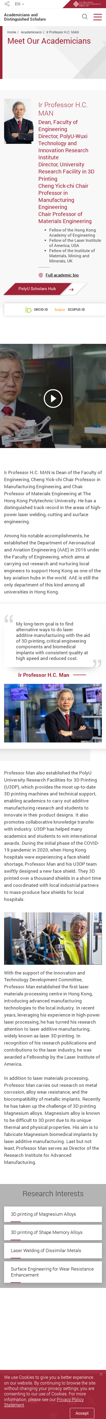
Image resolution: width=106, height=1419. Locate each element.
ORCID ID (41, 309)
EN (17, 4)
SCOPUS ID (76, 309)
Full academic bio (62, 275)
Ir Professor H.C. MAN (62, 32)
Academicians (31, 32)
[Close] (101, 1374)
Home (11, 32)
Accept (82, 1413)
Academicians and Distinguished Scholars (25, 17)
